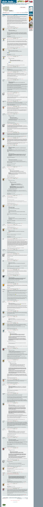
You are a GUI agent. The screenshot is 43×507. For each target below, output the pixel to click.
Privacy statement (18, 500)
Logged (17, 27)
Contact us (12, 500)
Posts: (8, 27)
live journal (25, 494)
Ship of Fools (14, 500)
